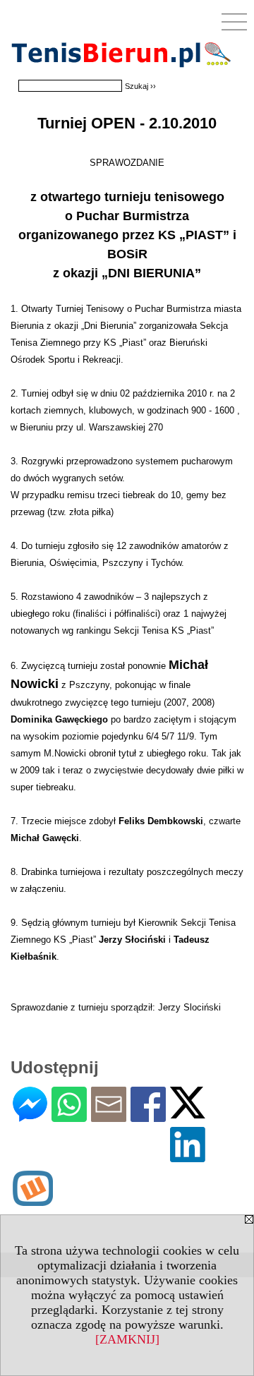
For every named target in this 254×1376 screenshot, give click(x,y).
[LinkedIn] (187, 1156)
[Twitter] (187, 1112)
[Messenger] (30, 1115)
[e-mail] (108, 1115)
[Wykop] (33, 1199)
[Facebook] (148, 1115)
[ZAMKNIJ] (127, 1339)
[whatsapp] (69, 1115)
